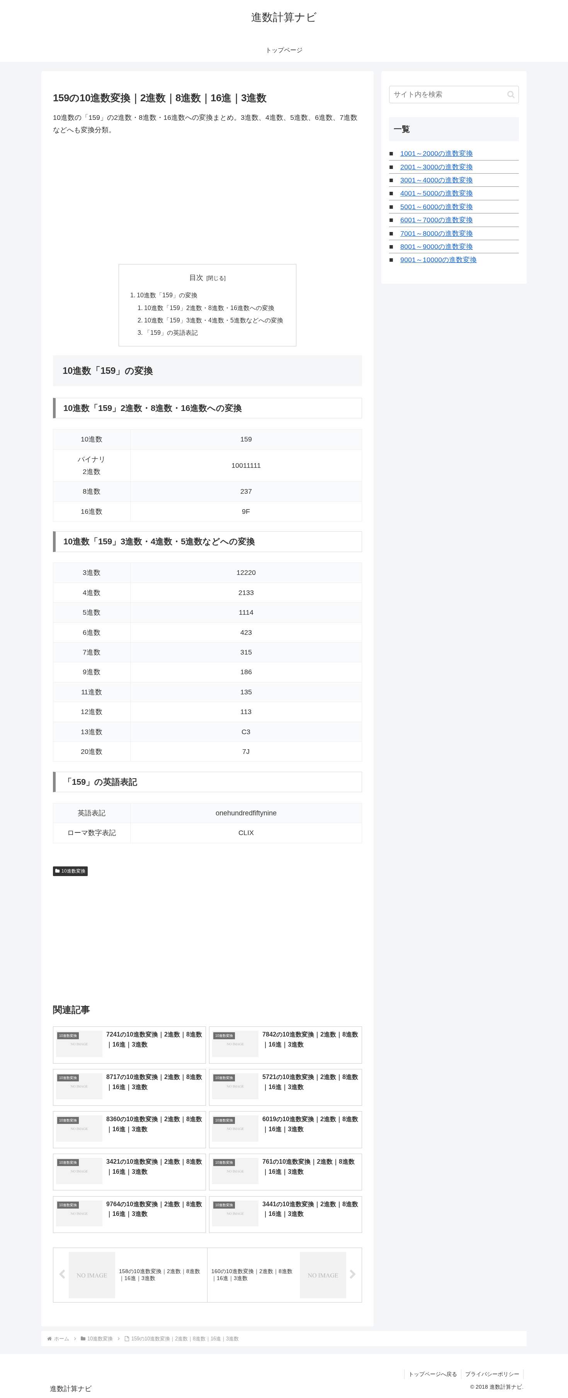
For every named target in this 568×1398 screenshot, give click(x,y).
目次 (196, 277)
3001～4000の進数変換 (436, 180)
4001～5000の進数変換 (436, 193)
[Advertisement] (207, 200)
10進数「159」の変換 (167, 295)
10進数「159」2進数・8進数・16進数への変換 (209, 307)
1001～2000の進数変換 (436, 153)
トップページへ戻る (432, 1374)
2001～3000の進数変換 (436, 167)
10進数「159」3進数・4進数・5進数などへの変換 (213, 320)
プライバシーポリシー (492, 1374)
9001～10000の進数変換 (438, 260)
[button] (511, 94)
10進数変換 (73, 871)
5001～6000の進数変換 (436, 207)
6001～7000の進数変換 (436, 220)
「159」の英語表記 (171, 332)
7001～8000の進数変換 (436, 233)
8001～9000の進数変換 (436, 247)
